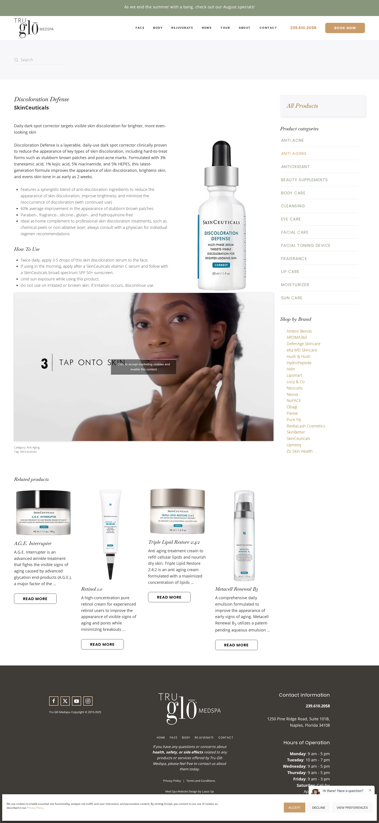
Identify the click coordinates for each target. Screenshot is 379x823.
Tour (225, 28)
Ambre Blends (299, 331)
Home (161, 737)
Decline (318, 807)
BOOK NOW (345, 27)
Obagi (292, 406)
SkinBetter (296, 432)
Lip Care (290, 271)
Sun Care (292, 298)
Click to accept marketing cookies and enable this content (144, 366)
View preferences (352, 807)
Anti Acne (292, 140)
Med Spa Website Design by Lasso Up (189, 791)
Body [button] (158, 28)
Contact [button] (268, 28)
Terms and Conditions (200, 781)
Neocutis (294, 388)
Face (174, 737)
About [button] (245, 28)
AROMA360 (297, 337)
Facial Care (295, 232)
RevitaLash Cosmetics (306, 426)
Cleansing (293, 206)
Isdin (291, 368)
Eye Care (291, 219)
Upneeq (294, 444)
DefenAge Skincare (303, 343)
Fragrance (294, 258)
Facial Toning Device (306, 245)
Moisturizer (295, 284)
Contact (226, 737)
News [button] (207, 28)
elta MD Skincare (302, 350)
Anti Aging (33, 447)
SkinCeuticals (28, 452)
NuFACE (294, 400)
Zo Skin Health (300, 451)
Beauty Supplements (304, 180)
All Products (302, 105)
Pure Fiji (294, 419)
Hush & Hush (299, 356)
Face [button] (140, 28)
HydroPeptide (299, 362)
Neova (292, 394)
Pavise (292, 413)
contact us (206, 763)
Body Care (293, 193)
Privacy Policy (35, 808)
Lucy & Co (296, 381)
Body (186, 737)
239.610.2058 (303, 27)
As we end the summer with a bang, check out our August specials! (189, 6)
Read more (35, 598)
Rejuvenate (204, 737)
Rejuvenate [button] (182, 28)
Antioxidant (295, 166)
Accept (294, 807)
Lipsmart (294, 375)
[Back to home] (34, 28)
